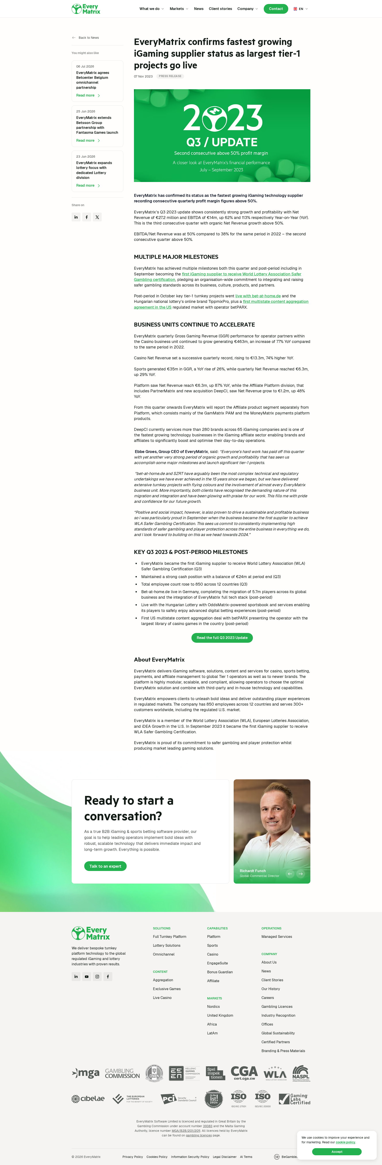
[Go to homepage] (86, 9)
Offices (267, 1024)
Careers (268, 997)
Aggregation (163, 980)
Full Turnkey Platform (169, 936)
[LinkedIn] (76, 976)
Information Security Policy (190, 1157)
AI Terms (246, 1157)
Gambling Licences (277, 1006)
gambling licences (199, 1135)
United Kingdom (220, 1015)
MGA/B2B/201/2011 (186, 1131)
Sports (212, 945)
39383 (207, 1126)
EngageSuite (217, 963)
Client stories (220, 8)
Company (245, 8)
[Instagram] (97, 976)
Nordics (213, 1006)
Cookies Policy (157, 1157)
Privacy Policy (132, 1157)
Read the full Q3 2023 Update (222, 637)
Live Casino (162, 997)
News (199, 8)
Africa (212, 1024)
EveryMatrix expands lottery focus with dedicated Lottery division (94, 170)
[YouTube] (86, 976)
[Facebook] (107, 976)
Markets (177, 8)
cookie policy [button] (345, 1142)
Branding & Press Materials (283, 1051)
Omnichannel (163, 954)
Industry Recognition (278, 1015)
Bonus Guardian (220, 972)
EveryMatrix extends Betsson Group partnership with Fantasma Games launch (97, 125)
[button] (290, 873)
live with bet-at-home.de (258, 295)
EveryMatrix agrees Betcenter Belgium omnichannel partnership (92, 80)
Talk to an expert (105, 866)
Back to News (89, 38)
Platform (213, 936)
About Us (269, 962)
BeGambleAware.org (296, 1157)
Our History (271, 989)
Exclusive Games (167, 989)
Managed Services (277, 936)
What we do (149, 8)
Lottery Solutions (166, 945)
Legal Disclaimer (225, 1157)
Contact (276, 8)
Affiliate (213, 981)
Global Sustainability (278, 1033)
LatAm (212, 1033)
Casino (212, 954)
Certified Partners (276, 1042)
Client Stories (272, 980)
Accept (337, 1152)
